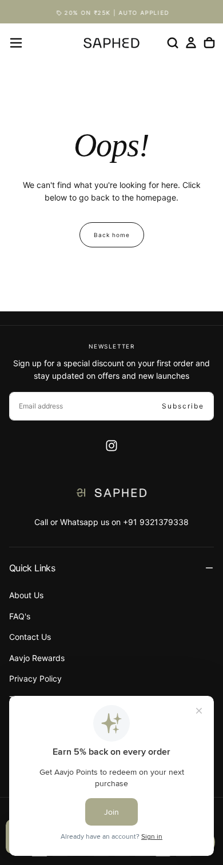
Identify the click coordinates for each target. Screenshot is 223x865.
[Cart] (209, 43)
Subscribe (183, 406)
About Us (26, 595)
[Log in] (191, 43)
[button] (16, 43)
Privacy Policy (35, 678)
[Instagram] (111, 445)
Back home (112, 234)
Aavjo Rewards (37, 658)
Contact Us (30, 637)
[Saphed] (111, 493)
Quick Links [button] (32, 568)
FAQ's (19, 616)
